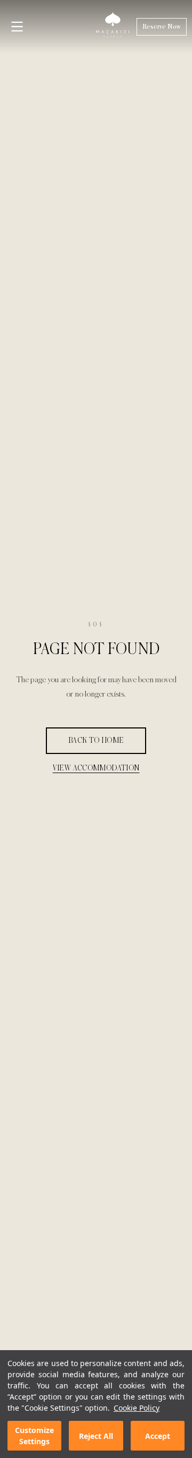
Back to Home (96, 740)
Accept (157, 1436)
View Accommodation (96, 768)
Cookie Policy (136, 1408)
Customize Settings (34, 1435)
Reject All (96, 1436)
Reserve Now (161, 26)
